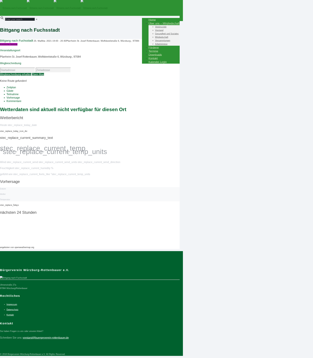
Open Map (38, 74)
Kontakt (10, 315)
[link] (36, 19)
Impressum (12, 304)
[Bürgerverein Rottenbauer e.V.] (54, 8)
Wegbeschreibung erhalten (15, 74)
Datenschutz (12, 309)
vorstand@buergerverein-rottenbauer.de (46, 337)
